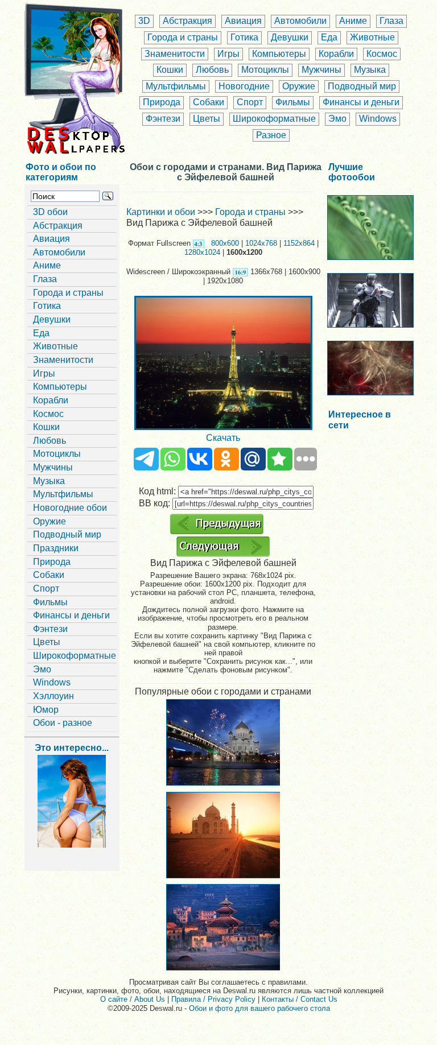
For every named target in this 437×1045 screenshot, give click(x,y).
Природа (161, 102)
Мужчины (321, 70)
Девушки (289, 37)
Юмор (46, 709)
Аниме (353, 21)
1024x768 (261, 243)
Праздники (56, 548)
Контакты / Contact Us (299, 999)
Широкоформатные (274, 118)
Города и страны (182, 37)
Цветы (206, 118)
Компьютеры (279, 54)
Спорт (250, 102)
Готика (244, 37)
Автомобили (300, 21)
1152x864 (299, 243)
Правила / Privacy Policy (213, 999)
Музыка (370, 70)
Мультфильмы (176, 86)
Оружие (298, 86)
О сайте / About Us (132, 999)
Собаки (208, 102)
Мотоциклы (265, 70)
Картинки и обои (160, 212)
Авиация (243, 21)
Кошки (169, 70)
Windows (378, 118)
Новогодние (244, 86)
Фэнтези (163, 118)
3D (144, 21)
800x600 (225, 243)
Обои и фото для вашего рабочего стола (259, 1008)
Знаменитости (175, 54)
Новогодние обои (70, 508)
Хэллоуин (53, 696)
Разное (271, 135)
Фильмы (292, 102)
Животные (372, 37)
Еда (329, 37)
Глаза (391, 21)
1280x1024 (202, 252)
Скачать (223, 438)
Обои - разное (62, 723)
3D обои (50, 212)
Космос (381, 54)
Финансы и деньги (361, 102)
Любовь (212, 70)
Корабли (336, 54)
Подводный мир (362, 86)
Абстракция (187, 21)
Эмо (337, 118)
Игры (228, 54)
